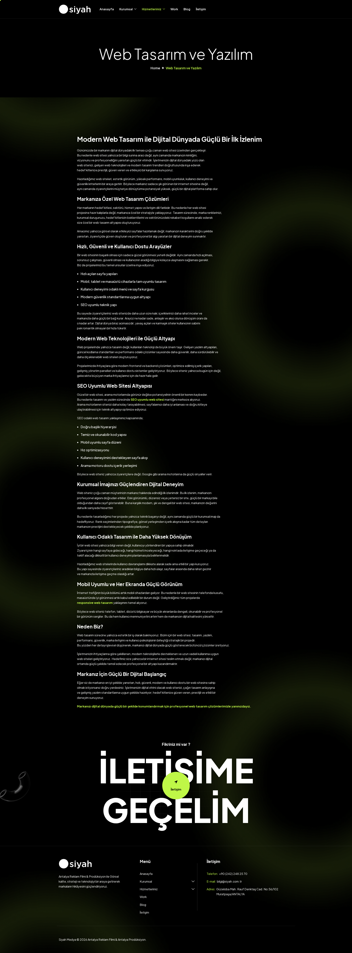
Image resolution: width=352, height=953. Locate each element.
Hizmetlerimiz (151, 9)
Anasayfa (107, 9)
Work (174, 9)
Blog (187, 9)
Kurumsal (126, 9)
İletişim (201, 9)
